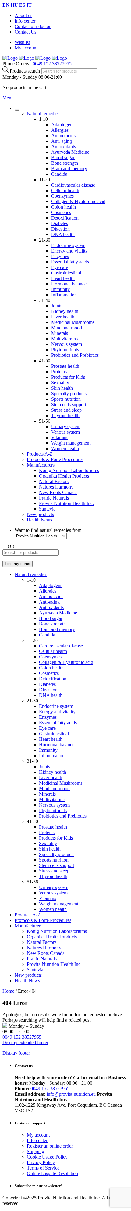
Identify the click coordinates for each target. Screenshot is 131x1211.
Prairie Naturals (54, 497)
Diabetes (59, 223)
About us (23, 15)
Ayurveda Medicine (70, 152)
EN (5, 5)
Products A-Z (40, 454)
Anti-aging (61, 141)
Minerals (59, 333)
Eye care (59, 267)
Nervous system (66, 344)
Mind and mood (66, 327)
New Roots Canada (58, 492)
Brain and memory (69, 168)
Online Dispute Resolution (52, 1173)
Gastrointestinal (66, 272)
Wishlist (22, 42)
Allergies (60, 130)
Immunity (60, 289)
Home (8, 991)
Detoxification (65, 217)
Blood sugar (63, 157)
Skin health (62, 388)
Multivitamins (64, 338)
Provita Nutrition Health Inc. (66, 503)
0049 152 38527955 (52, 63)
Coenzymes (62, 196)
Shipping (35, 1151)
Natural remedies (43, 113)
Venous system (65, 432)
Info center (25, 20)
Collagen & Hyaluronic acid (78, 201)
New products (40, 514)
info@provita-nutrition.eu (71, 1094)
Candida (59, 174)
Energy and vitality (69, 250)
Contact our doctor (33, 26)
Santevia (47, 508)
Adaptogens (62, 124)
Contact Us (25, 31)
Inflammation (64, 294)
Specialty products (69, 393)
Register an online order (50, 1145)
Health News (39, 519)
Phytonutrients (65, 349)
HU (14, 5)
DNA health (63, 234)
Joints (56, 305)
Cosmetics (61, 212)
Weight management (70, 443)
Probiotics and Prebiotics (75, 355)
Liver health (62, 316)
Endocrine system (68, 245)
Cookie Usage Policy (47, 1156)
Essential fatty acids (70, 261)
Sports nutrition (66, 399)
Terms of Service (43, 1167)
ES (22, 5)
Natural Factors (54, 481)
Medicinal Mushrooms (72, 322)
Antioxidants (63, 146)
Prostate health (65, 366)
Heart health (63, 278)
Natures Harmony (56, 486)
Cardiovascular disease (73, 185)
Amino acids (63, 135)
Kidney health (64, 311)
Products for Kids (68, 377)
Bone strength (64, 163)
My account (26, 47)
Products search (25, 70)
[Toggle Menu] (17, 110)
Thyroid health (65, 415)
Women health (65, 448)
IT (29, 5)
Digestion (60, 228)
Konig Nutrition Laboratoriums (69, 470)
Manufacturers (41, 465)
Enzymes (60, 256)
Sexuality (60, 382)
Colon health (63, 207)
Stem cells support (68, 404)
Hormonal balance (69, 283)
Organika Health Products (64, 475)
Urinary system (65, 426)
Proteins (59, 371)
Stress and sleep (66, 410)
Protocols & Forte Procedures (55, 459)
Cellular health (65, 190)
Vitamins (59, 437)
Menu (8, 97)
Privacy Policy (41, 1162)
